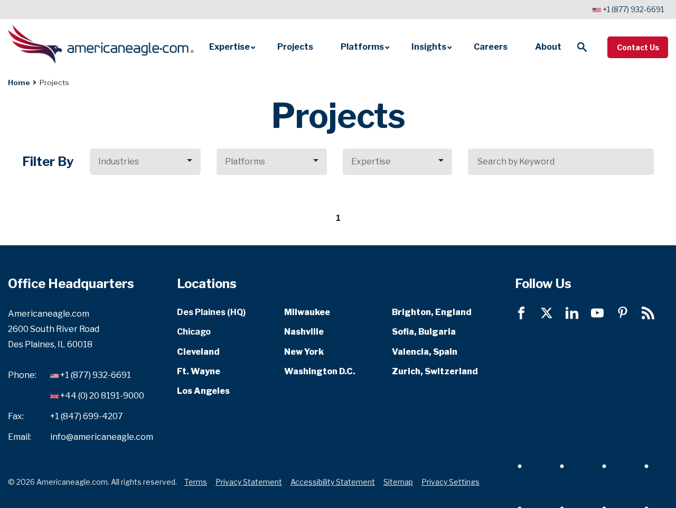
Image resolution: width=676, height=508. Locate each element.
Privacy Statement (248, 481)
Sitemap (398, 481)
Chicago (194, 332)
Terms (195, 481)
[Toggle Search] (582, 47)
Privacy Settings (450, 481)
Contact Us (638, 47)
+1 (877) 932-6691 (633, 9)
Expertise (371, 161)
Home (19, 82)
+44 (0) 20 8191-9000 (102, 396)
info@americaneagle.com (101, 436)
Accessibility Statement (332, 481)
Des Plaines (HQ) (211, 312)
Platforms (245, 161)
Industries (118, 161)
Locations (207, 283)
